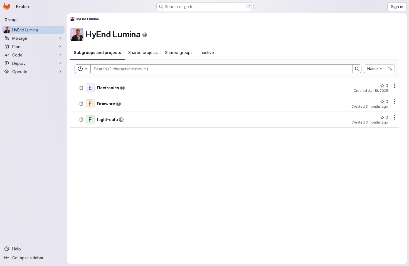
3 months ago (377, 106)
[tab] (97, 53)
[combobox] (375, 68)
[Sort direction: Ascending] (390, 68)
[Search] (357, 68)
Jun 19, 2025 (378, 90)
